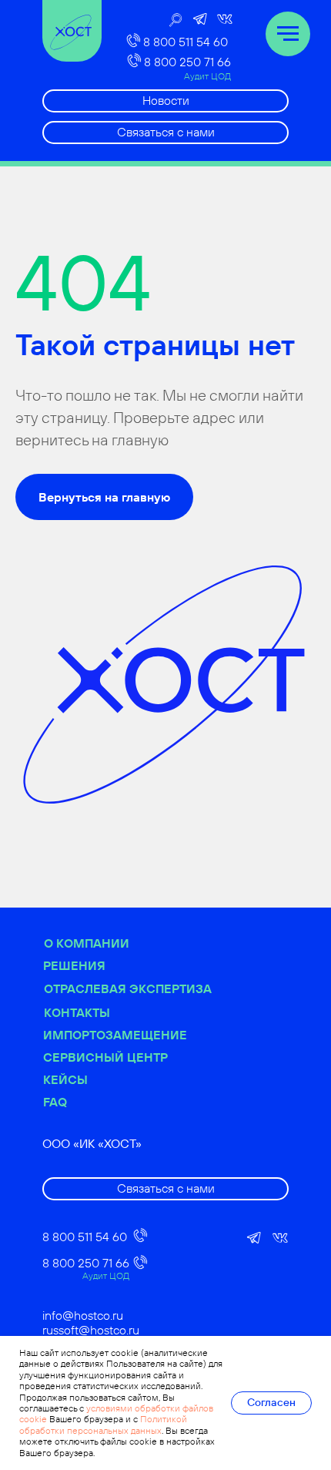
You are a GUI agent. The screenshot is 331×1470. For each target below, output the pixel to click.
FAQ (55, 1101)
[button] (165, 132)
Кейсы (65, 1079)
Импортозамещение (115, 1034)
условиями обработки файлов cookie (116, 1413)
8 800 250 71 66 (187, 61)
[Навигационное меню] (288, 34)
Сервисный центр (105, 1057)
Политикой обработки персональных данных (103, 1424)
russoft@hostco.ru (90, 1329)
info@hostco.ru (82, 1315)
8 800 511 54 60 (185, 41)
